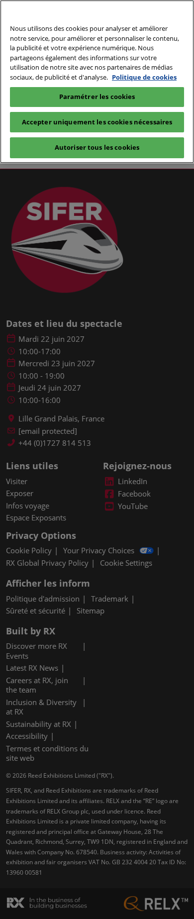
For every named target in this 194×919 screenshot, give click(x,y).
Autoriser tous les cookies (97, 147)
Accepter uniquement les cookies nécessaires (97, 121)
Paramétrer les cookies (97, 96)
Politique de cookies (144, 77)
